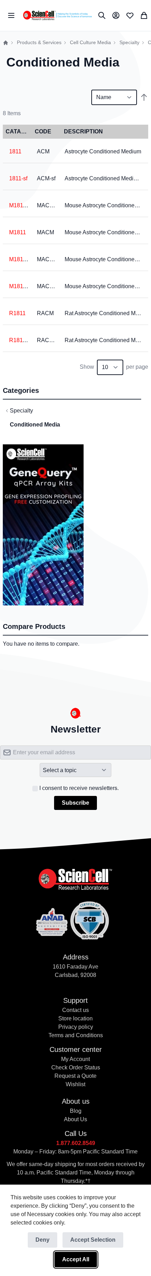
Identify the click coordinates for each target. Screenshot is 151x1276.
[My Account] (116, 15)
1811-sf (18, 178)
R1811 (17, 313)
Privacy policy (75, 1027)
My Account (75, 1059)
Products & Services (39, 42)
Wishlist (75, 1084)
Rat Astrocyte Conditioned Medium (108, 313)
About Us (75, 1119)
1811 (15, 151)
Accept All (75, 1259)
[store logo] (57, 15)
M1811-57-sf (24, 259)
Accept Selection (93, 1240)
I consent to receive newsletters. (79, 788)
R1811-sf (20, 340)
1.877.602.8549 (75, 1143)
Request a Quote (75, 1076)
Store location (75, 1018)
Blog (75, 1111)
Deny (42, 1240)
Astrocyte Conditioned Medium (103, 151)
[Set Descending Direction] (144, 97)
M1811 (17, 232)
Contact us (75, 1010)
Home (5, 43)
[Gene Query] (43, 448)
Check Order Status (75, 1067)
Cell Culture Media (90, 42)
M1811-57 (21, 205)
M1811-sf (20, 286)
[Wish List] (130, 15)
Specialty (129, 42)
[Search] (102, 15)
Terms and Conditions (75, 1035)
